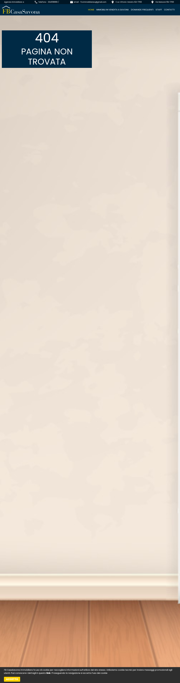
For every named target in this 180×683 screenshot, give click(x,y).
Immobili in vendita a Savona (112, 9)
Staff (159, 9)
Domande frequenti (142, 9)
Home (91, 9)
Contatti (169, 9)
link (48, 673)
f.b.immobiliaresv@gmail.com (93, 2)
